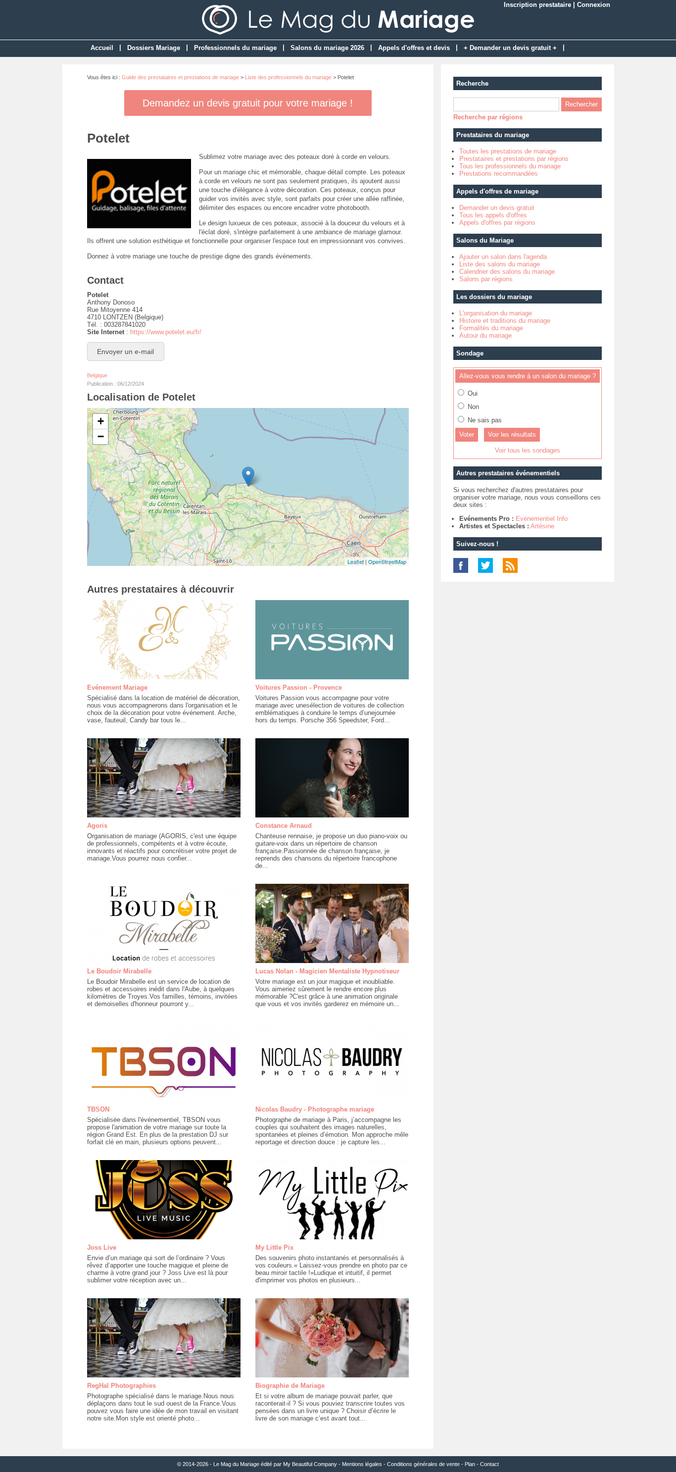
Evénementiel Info (542, 518)
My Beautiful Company (310, 1464)
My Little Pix (274, 1247)
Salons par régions (486, 279)
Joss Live (101, 1247)
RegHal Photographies (121, 1385)
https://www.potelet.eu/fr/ (165, 332)
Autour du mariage (485, 335)
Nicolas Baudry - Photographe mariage (314, 1109)
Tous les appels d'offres (493, 215)
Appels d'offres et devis (414, 47)
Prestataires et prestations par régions (514, 158)
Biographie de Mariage (290, 1385)
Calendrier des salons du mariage (507, 271)
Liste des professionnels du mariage (288, 77)
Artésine (542, 526)
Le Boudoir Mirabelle (119, 971)
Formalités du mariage (491, 328)
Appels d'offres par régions (497, 222)
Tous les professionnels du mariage (510, 166)
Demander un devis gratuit (496, 207)
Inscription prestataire (537, 4)
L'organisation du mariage (495, 313)
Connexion (593, 4)
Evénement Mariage (117, 687)
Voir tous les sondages (527, 450)
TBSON (98, 1109)
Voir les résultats (512, 434)
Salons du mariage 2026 (327, 47)
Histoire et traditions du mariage (504, 320)
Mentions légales (362, 1464)
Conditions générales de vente (423, 1464)
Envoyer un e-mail (125, 351)
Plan (470, 1464)
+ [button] (100, 421)
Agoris (97, 825)
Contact (489, 1464)
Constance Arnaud (283, 825)
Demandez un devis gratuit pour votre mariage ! (248, 103)
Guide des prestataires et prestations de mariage (180, 77)
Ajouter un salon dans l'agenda (503, 256)
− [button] (100, 436)
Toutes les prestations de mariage (507, 151)
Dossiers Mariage (153, 47)
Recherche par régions (488, 117)
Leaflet (355, 561)
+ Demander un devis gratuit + (510, 47)
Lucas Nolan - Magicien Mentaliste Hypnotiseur (327, 971)
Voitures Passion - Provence (298, 687)
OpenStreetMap (387, 561)
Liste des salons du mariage (499, 264)
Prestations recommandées (498, 173)
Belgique (97, 375)
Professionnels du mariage (235, 47)
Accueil (102, 47)
